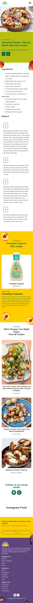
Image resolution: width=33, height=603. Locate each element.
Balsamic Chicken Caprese (16, 470)
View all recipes (17, 334)
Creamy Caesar (16, 284)
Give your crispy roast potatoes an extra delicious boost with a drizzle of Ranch (16, 388)
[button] (4, 54)
